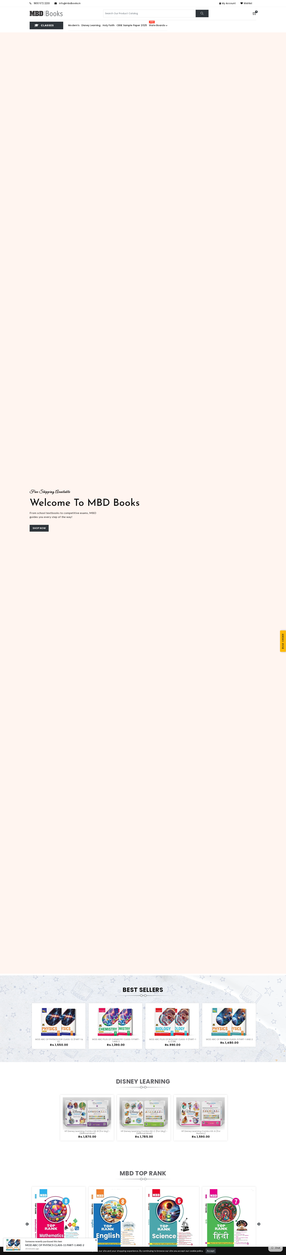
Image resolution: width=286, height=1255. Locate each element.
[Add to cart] (47, 1026)
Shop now (39, 528)
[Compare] (71, 1026)
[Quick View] (63, 1026)
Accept (211, 1250)
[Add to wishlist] (55, 1026)
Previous (1, 503)
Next (284, 503)
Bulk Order (283, 641)
